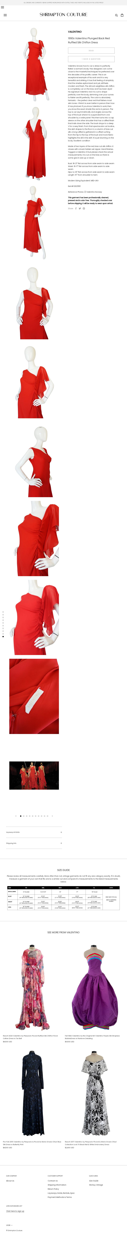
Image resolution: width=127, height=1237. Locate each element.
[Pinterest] (84, 208)
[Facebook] (76, 208)
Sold (91, 51)
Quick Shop (32, 1016)
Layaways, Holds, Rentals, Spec (61, 1193)
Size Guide (93, 1181)
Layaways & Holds (13, 832)
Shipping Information (57, 1185)
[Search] (116, 15)
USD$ (8, 1225)
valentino (75, 31)
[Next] (52, 816)
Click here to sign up (15, 1211)
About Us (10, 1181)
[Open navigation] (2, 7)
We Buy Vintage (96, 1185)
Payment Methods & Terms (60, 1197)
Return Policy (53, 1189)
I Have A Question (91, 59)
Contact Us (53, 1181)
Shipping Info (11, 843)
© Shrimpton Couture (14, 1230)
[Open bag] (122, 15)
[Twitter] (80, 208)
